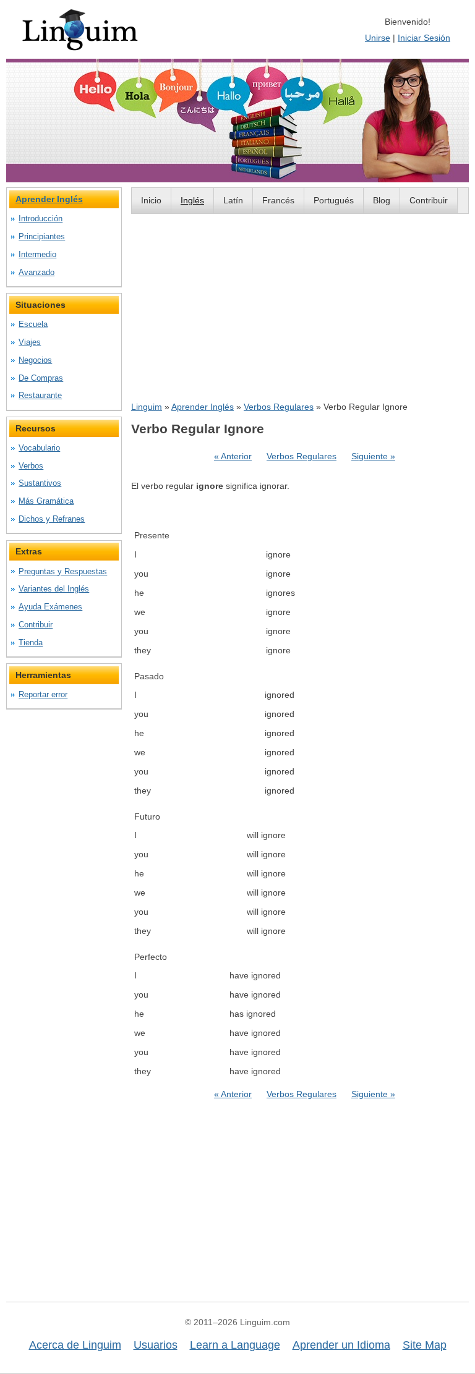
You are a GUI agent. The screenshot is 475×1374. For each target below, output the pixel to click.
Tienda (31, 642)
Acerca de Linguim (75, 1345)
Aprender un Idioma (341, 1345)
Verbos (31, 465)
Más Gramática (46, 501)
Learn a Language (235, 1345)
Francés (278, 200)
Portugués (334, 200)
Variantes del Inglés (54, 588)
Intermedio (37, 254)
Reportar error (43, 694)
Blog (381, 200)
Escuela (33, 324)
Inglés (192, 200)
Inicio (151, 200)
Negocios (35, 360)
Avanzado (36, 272)
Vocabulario (39, 447)
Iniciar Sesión (424, 38)
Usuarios (156, 1345)
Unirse (377, 38)
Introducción (40, 218)
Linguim (146, 407)
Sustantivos (40, 483)
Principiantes (42, 236)
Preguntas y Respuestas (63, 571)
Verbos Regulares (279, 407)
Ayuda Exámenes (50, 606)
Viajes (30, 342)
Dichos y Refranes (52, 519)
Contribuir (428, 200)
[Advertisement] (300, 307)
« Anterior (233, 456)
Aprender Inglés (202, 407)
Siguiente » (373, 456)
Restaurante (40, 395)
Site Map (425, 1345)
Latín (233, 200)
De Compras (41, 378)
